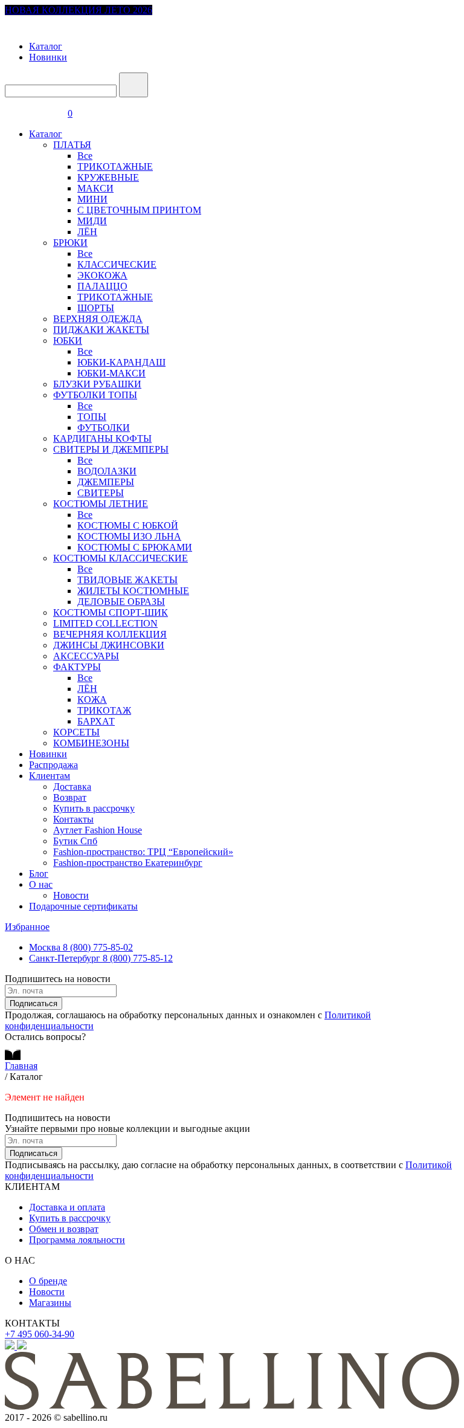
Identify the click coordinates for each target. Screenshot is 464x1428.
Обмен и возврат (63, 1229)
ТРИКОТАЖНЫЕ (115, 166)
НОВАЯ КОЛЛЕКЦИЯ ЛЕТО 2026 (78, 10)
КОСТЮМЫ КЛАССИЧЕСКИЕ (120, 558)
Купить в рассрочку (94, 808)
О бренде (48, 1281)
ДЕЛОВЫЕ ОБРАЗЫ (121, 601)
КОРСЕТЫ (76, 732)
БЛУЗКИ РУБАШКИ (97, 384)
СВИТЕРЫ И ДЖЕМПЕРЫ (111, 449)
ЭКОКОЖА (102, 275)
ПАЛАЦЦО (102, 286)
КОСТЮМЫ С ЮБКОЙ (127, 525)
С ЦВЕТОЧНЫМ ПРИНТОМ (139, 210)
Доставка (72, 786)
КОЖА (92, 699)
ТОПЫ (91, 417)
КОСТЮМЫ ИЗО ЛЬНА (129, 536)
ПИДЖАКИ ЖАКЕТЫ (101, 330)
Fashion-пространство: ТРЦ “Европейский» (143, 852)
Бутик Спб (75, 841)
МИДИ (92, 221)
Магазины (50, 1302)
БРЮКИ (70, 242)
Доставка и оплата (67, 1207)
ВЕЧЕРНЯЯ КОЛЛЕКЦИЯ (110, 634)
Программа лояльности (77, 1240)
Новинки (48, 57)
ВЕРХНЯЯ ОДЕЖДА (98, 319)
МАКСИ (95, 188)
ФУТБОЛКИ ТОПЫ (95, 395)
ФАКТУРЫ (77, 667)
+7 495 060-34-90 (39, 1334)
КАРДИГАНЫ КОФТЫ (102, 438)
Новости (71, 895)
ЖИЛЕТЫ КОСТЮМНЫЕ (133, 591)
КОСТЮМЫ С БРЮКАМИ (134, 547)
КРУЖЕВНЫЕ (108, 177)
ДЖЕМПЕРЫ (105, 482)
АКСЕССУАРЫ (86, 656)
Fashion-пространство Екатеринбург (127, 863)
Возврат (69, 797)
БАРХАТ (96, 721)
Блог (38, 873)
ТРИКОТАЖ (104, 710)
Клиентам (49, 776)
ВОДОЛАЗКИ (107, 471)
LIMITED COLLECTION (105, 623)
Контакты (73, 819)
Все (84, 155)
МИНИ (92, 199)
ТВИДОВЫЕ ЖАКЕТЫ (127, 580)
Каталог (45, 46)
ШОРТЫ (95, 308)
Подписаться (33, 1003)
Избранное (27, 927)
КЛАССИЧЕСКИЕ (116, 264)
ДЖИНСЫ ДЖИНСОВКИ (108, 645)
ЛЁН (87, 232)
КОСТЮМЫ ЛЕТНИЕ (100, 504)
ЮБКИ (67, 340)
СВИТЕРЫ (100, 493)
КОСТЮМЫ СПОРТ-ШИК (110, 612)
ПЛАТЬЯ (72, 145)
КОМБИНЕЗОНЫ (91, 743)
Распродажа (53, 765)
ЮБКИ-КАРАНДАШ (121, 362)
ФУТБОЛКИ (103, 427)
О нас (41, 884)
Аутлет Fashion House (97, 830)
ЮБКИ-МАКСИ (111, 373)
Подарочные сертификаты (83, 906)
